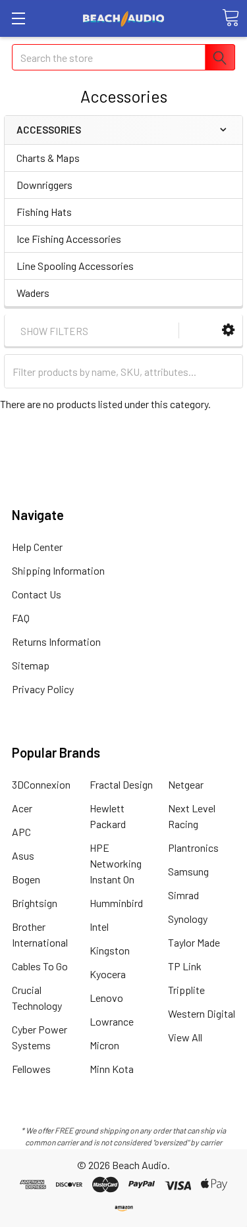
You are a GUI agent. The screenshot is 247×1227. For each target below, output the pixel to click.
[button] (228, 330)
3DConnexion (41, 784)
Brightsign (34, 903)
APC (21, 831)
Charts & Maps (48, 157)
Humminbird (116, 903)
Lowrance (112, 1021)
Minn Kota (112, 1068)
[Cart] (230, 17)
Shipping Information (58, 570)
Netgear (186, 784)
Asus (23, 855)
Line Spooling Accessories (75, 265)
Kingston (110, 950)
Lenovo (106, 997)
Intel (99, 926)
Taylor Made (194, 942)
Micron (104, 1045)
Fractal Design (121, 784)
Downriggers (44, 184)
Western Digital (201, 1013)
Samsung (188, 871)
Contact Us (36, 594)
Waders (32, 292)
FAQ (21, 618)
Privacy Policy (43, 689)
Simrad (183, 895)
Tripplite (186, 989)
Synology (187, 918)
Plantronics (193, 847)
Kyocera (108, 974)
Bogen (26, 879)
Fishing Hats (44, 211)
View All (185, 1037)
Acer (22, 808)
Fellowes (31, 1068)
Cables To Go (40, 966)
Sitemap (30, 665)
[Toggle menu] (18, 18)
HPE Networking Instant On (116, 863)
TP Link (185, 966)
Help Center (37, 546)
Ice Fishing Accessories (68, 238)
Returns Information (56, 641)
